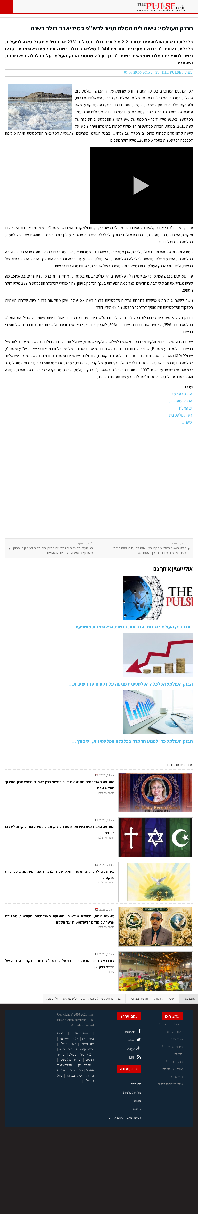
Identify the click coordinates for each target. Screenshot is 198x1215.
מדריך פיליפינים (70, 1060)
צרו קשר (136, 1084)
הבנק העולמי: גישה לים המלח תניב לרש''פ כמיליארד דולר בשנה (112, 28)
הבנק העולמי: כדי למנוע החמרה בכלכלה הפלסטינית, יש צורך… (132, 741)
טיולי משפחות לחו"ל (170, 1084)
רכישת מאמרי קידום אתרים (125, 1117)
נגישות (137, 1109)
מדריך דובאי (66, 1049)
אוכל (180, 1069)
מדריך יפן (84, 1065)
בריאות (178, 1054)
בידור (179, 1032)
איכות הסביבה (174, 1047)
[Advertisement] (99, 482)
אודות (137, 1101)
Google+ (129, 1049)
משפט (179, 1077)
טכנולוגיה (177, 1039)
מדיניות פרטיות (132, 1092)
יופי (167, 1032)
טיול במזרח (75, 1070)
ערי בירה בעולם (80, 1054)
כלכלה (163, 1024)
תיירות (166, 1069)
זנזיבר (75, 1033)
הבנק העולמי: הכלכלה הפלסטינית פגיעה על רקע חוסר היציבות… (131, 684)
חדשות (158, 999)
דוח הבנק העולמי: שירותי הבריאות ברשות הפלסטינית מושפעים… (131, 627)
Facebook (129, 1032)
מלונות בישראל (69, 1039)
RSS (132, 1057)
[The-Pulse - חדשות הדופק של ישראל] (161, 6)
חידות (86, 1033)
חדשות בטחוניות (138, 999)
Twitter (130, 1040)
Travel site (87, 1044)
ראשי (172, 999)
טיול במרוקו (74, 1076)
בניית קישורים (84, 1049)
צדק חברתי (176, 1062)
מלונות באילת (68, 1044)
